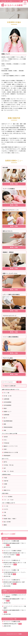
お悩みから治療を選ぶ (10, 386)
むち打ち (6, 509)
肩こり (5, 418)
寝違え (5, 408)
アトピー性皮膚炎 (8, 496)
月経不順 (6, 481)
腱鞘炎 (5, 525)
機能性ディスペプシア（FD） (11, 446)
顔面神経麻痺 (7, 455)
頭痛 (5, 430)
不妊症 (5, 477)
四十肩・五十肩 (7, 396)
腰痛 (5, 424)
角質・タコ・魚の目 (9, 471)
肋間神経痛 (6, 414)
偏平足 (5, 462)
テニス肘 (6, 506)
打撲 (5, 512)
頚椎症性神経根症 (8, 427)
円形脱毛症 (6, 443)
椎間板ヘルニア (7, 411)
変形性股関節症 (7, 402)
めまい (5, 440)
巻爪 (5, 468)
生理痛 (5, 484)
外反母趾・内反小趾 (9, 465)
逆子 (5, 487)
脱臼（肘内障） (7, 521)
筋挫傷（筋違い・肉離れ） (10, 518)
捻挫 (5, 515)
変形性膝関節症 (7, 405)
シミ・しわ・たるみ (9, 499)
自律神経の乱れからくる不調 (11, 452)
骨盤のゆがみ (7, 490)
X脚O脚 (5, 436)
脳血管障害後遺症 (8, 421)
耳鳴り (5, 449)
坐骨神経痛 (6, 399)
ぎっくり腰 (6, 392)
